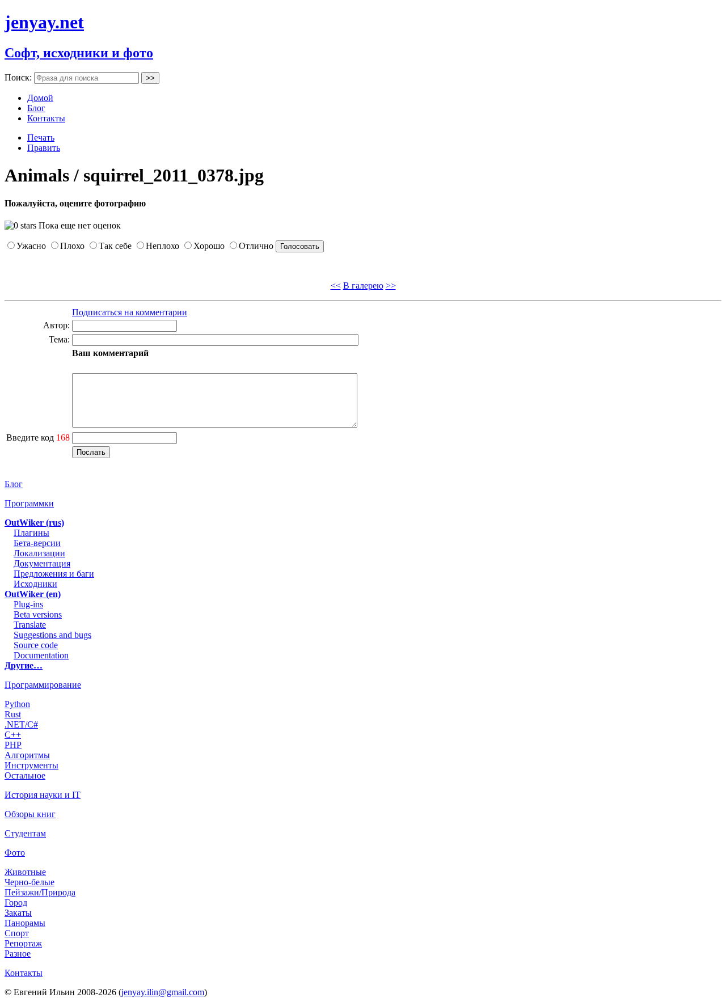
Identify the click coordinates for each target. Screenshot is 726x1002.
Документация (42, 563)
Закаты (18, 913)
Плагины (31, 533)
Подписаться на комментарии (129, 312)
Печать (40, 137)
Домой (40, 98)
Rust (13, 714)
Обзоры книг (30, 814)
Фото (15, 852)
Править (43, 148)
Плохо (72, 246)
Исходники (35, 584)
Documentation (41, 655)
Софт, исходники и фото (79, 52)
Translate (30, 624)
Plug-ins (28, 604)
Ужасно (31, 246)
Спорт (17, 933)
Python (17, 704)
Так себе (115, 246)
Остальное (25, 775)
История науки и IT (43, 795)
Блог (36, 108)
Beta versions (38, 614)
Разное (18, 953)
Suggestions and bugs (52, 635)
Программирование (43, 685)
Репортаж (23, 943)
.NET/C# (21, 724)
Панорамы (25, 923)
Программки (29, 503)
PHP (13, 745)
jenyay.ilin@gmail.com (162, 992)
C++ (13, 734)
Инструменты (31, 765)
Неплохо (162, 246)
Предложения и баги (54, 573)
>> (391, 285)
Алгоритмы (27, 755)
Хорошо (209, 246)
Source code (36, 645)
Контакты (46, 118)
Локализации (39, 553)
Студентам (25, 833)
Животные (25, 872)
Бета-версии (37, 543)
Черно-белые (29, 882)
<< (336, 285)
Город (16, 902)
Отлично (256, 246)
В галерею (363, 285)
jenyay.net (44, 22)
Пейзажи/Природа (40, 892)
